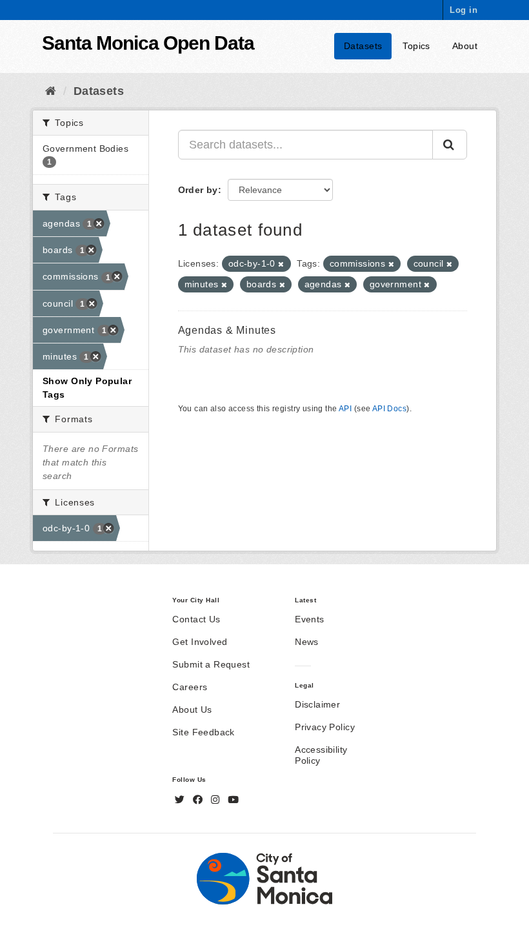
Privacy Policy (325, 727)
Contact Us (196, 619)
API (345, 408)
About (464, 46)
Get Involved (199, 642)
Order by (198, 190)
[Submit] (449, 144)
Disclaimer (317, 704)
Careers (189, 687)
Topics (416, 46)
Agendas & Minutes (227, 330)
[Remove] (281, 264)
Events (309, 619)
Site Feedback (203, 732)
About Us (192, 709)
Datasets (363, 46)
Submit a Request (211, 664)
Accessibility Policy (321, 755)
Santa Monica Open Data (148, 43)
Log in (463, 10)
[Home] (50, 91)
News (307, 642)
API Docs (389, 408)
